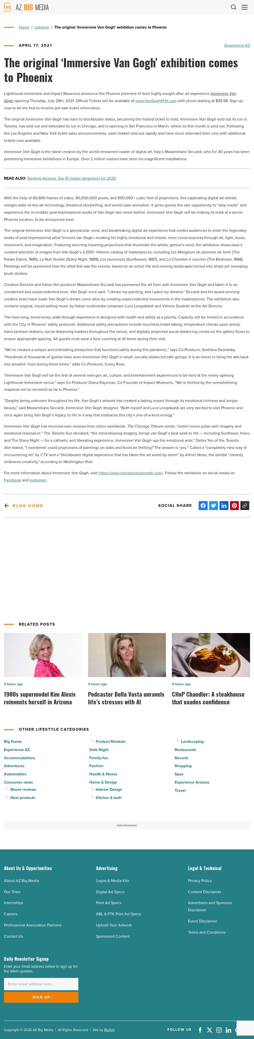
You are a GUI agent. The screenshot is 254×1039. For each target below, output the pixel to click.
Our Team (12, 892)
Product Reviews (111, 741)
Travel (180, 790)
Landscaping (192, 741)
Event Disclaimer (202, 921)
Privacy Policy (200, 880)
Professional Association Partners (32, 925)
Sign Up (41, 997)
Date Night (98, 750)
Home (24, 27)
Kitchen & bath (109, 797)
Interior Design (109, 789)
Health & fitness (103, 774)
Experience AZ (237, 45)
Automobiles (15, 774)
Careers (10, 914)
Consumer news (18, 782)
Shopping (183, 766)
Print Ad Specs (108, 903)
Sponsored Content (113, 936)
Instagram (38, 480)
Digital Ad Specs (110, 892)
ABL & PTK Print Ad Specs (118, 914)
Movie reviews (23, 789)
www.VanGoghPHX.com (156, 101)
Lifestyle (41, 27)
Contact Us (13, 936)
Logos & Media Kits (112, 880)
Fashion (96, 766)
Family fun (98, 758)
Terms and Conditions (206, 932)
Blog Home (28, 506)
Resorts (181, 758)
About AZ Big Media (21, 880)
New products (22, 797)
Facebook (12, 480)
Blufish (109, 1030)
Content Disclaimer (204, 892)
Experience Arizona (192, 782)
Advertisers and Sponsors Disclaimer (210, 906)
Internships (13, 903)
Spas (179, 774)
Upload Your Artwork (114, 925)
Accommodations (19, 758)
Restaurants (185, 750)
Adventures (14, 766)
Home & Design (103, 782)
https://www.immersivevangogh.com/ (130, 473)
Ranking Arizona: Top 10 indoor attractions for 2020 (71, 178)
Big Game (13, 741)
